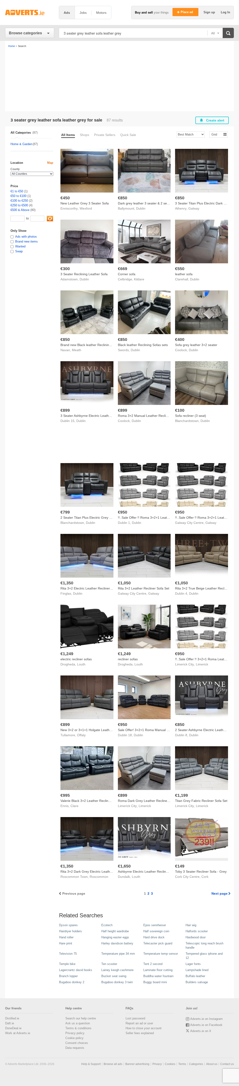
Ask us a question (77, 1023)
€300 (65, 268)
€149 (179, 866)
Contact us (227, 1064)
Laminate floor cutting (157, 970)
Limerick (202, 664)
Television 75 (68, 953)
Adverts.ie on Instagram (206, 1019)
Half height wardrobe (115, 931)
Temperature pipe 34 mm (118, 953)
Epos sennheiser (154, 925)
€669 (122, 268)
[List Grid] (217, 134)
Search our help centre (80, 1018)
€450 (65, 198)
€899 (65, 410)
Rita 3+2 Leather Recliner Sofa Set (143, 588)
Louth (81, 664)
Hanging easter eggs (115, 937)
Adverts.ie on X (200, 1031)
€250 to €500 (19, 205)
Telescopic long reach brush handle (204, 945)
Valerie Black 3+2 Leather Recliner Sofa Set (92, 801)
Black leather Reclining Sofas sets (143, 345)
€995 (65, 795)
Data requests (74, 1048)
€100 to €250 (19, 200)
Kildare (139, 279)
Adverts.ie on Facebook (206, 1025)
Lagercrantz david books (75, 970)
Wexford (86, 208)
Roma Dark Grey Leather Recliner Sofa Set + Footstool (158, 801)
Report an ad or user (139, 1023)
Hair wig (191, 925)
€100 (179, 410)
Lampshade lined (197, 970)
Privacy (157, 1064)
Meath (76, 350)
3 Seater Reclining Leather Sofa (84, 274)
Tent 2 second (152, 964)
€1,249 (66, 653)
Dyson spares (68, 925)
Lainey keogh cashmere (117, 970)
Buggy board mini (155, 982)
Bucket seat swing (113, 976)
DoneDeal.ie (13, 1028)
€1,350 (66, 583)
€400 (179, 339)
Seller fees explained (140, 1033)
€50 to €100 (18, 196)
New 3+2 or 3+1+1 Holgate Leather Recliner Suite (97, 730)
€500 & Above (20, 210)
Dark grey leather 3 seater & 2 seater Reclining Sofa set (159, 203)
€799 (65, 512)
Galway (193, 208)
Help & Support (91, 1064)
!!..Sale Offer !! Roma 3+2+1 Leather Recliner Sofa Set (158, 517)
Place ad (187, 12)
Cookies (170, 1064)
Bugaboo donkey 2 (71, 982)
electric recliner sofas (76, 659)
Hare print (65, 943)
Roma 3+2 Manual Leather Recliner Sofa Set (151, 416)
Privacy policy (74, 1033)
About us (211, 1064)
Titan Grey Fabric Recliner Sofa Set (201, 801)
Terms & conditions (78, 1028)
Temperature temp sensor (160, 953)
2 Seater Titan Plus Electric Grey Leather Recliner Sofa (100, 517)
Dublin (140, 208)
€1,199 (181, 795)
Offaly (81, 735)
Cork (204, 877)
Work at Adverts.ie (17, 1033)
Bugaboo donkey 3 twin (117, 982)
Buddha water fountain (158, 976)
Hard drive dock (154, 937)
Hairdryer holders (70, 931)
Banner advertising (137, 1064)
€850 (122, 198)
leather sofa (184, 274)
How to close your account (144, 1028)
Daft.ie (9, 1023)
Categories (196, 1064)
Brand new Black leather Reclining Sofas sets (93, 345)
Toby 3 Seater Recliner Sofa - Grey (201, 871)
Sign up (210, 12)
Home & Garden (21, 144)
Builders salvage (197, 982)
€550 (179, 268)
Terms (182, 1064)
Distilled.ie (12, 1018)
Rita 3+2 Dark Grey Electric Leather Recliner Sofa (97, 871)
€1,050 (124, 583)
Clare (74, 806)
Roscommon (99, 877)
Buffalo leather (195, 976)
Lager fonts (193, 964)
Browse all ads (113, 1064)
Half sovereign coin (156, 931)
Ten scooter (109, 964)
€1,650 (124, 866)
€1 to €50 (17, 191)
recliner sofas (128, 659)
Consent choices (76, 1043)
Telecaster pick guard (157, 943)
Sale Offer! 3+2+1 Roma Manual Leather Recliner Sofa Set (161, 730)
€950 (122, 512)
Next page (219, 893)
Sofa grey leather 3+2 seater (196, 345)
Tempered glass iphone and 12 (204, 956)
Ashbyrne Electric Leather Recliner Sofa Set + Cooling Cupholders (166, 871)
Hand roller (66, 937)
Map (50, 162)
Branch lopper (68, 976)
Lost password (135, 1018)
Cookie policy (74, 1038)
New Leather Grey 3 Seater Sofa (84, 203)
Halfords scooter (197, 931)
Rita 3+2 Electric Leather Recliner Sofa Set (91, 588)
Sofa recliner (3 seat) (190, 416)
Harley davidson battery (117, 943)
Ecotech (106, 925)
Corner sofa (126, 274)
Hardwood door (196, 937)
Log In (225, 12)
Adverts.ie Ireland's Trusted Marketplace (29, 12)
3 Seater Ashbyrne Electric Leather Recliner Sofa (96, 416)
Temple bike (67, 964)
